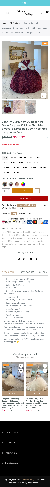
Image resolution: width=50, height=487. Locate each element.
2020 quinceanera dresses (27, 235)
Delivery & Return (25, 252)
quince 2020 (7, 241)
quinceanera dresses (18, 244)
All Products (15, 23)
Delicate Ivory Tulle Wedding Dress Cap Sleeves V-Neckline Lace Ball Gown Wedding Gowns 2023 (36, 403)
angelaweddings (16, 228)
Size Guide (17, 153)
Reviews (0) (27, 272)
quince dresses (20, 241)
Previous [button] (6, 71)
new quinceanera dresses (31, 238)
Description (9, 272)
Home (4, 23)
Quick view (21, 370)
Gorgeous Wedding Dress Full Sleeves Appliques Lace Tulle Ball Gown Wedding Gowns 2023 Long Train (13, 403)
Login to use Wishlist (37, 190)
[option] (25, 70)
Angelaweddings (34, 483)
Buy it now (25, 198)
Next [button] (40, 71)
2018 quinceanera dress (17, 232)
